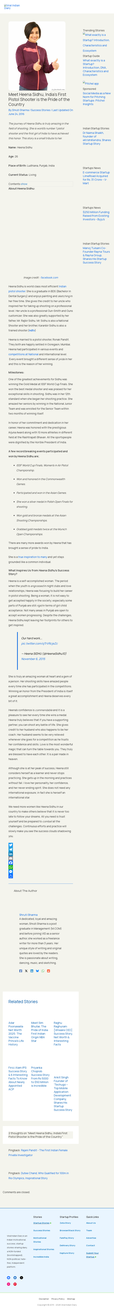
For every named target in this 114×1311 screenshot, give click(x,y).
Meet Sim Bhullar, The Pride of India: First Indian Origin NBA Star (40, 1032)
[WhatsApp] (40, 867)
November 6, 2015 (33, 659)
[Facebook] (40, 863)
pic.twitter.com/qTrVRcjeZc (39, 643)
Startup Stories (41, 1222)
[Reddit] (48, 970)
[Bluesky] (37, 970)
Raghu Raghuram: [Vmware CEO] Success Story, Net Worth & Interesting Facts (63, 1033)
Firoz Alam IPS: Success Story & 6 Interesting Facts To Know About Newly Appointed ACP (18, 1078)
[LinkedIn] (40, 854)
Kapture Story (67, 1253)
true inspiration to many (32, 557)
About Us (91, 1222)
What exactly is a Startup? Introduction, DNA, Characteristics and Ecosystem (95, 67)
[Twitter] (40, 845)
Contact (90, 1245)
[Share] (40, 876)
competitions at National (23, 354)
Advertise (91, 1237)
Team (89, 1230)
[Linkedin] (31, 970)
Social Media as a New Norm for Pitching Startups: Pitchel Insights (97, 98)
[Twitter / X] (26, 970)
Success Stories (40, 110)
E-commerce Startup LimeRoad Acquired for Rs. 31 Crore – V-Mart (96, 177)
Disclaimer (44, 1298)
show (24, 184)
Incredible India (41, 1256)
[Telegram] (40, 849)
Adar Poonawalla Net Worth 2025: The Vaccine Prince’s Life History (16, 1033)
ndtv (32, 330)
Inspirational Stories (43, 1249)
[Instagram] (8, 1284)
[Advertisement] (97, 310)
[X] (21, 1277)
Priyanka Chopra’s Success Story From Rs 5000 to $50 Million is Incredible (40, 1077)
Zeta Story (65, 1222)
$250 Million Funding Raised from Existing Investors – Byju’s (96, 215)
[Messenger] (40, 871)
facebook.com (49, 277)
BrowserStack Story (70, 1230)
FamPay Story (67, 1237)
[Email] (40, 858)
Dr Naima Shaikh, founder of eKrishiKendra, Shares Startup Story (97, 138)
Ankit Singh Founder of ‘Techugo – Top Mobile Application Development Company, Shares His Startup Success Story (63, 1093)
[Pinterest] (15, 1284)
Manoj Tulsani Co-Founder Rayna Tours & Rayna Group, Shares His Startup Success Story (96, 255)
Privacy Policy (58, 1298)
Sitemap (71, 1298)
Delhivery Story (67, 1245)
